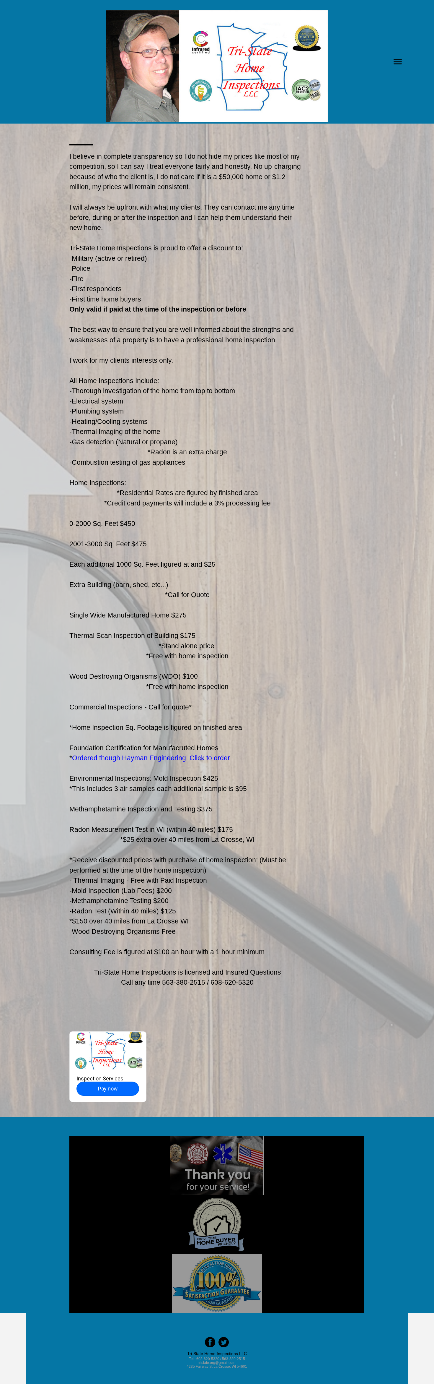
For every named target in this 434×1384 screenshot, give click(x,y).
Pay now (108, 1088)
